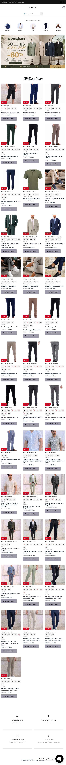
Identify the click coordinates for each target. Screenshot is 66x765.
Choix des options (8, 118)
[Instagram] (63, 2)
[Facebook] (61, 2)
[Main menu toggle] (3, 7)
